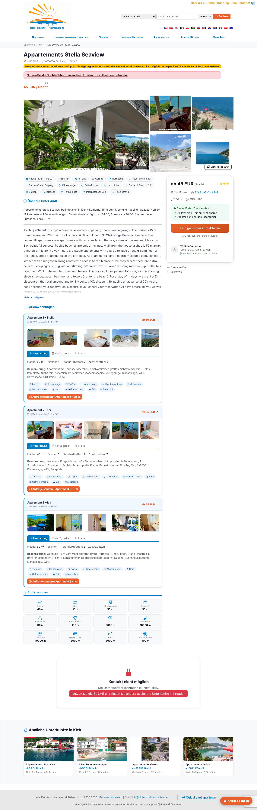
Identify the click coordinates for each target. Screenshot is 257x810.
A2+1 (215, 192)
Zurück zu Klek (178, 267)
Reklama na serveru (110, 797)
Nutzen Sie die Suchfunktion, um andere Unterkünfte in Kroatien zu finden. (77, 75)
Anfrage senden (238, 800)
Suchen (223, 16)
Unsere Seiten (96, 804)
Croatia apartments (115, 804)
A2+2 (198, 192)
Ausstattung (40, 353)
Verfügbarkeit (62, 353)
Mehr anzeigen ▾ (34, 297)
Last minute (161, 37)
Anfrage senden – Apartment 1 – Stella (56, 396)
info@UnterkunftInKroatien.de (150, 797)
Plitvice (130, 804)
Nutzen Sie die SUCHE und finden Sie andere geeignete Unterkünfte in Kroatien (128, 693)
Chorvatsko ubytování (147, 804)
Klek (41, 45)
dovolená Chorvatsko (171, 804)
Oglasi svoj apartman (201, 797)
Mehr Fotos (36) (220, 166)
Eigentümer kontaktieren (202, 228)
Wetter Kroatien (132, 37)
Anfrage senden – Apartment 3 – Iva (55, 581)
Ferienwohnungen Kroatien (71, 37)
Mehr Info (219, 37)
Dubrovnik (29, 45)
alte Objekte (81, 804)
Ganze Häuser (190, 37)
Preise (81, 353)
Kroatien (38, 37)
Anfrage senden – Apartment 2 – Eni (55, 489)
